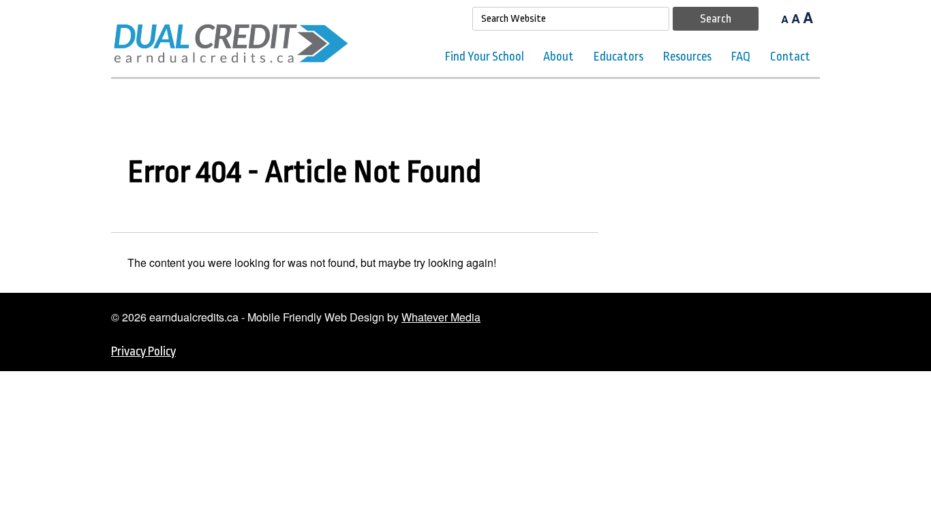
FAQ (740, 56)
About (558, 56)
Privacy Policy (143, 351)
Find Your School (484, 56)
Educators (618, 56)
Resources (687, 56)
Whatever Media (440, 317)
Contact (790, 56)
